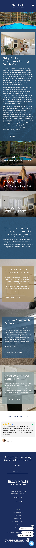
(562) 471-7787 (18, 497)
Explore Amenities (14, 353)
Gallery (18, 516)
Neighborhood (18, 521)
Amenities (18, 519)
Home (18, 510)
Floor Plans (18, 513)
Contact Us (12, 136)
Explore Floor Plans (15, 298)
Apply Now (17, 466)
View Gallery (14, 399)
